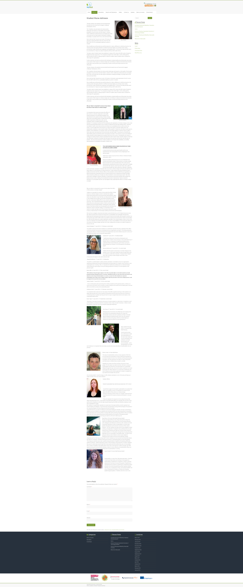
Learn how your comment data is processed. (114, 529)
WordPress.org (138, 52)
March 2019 (137, 537)
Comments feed (138, 50)
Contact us (126, 12)
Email (88, 511)
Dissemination (149, 12)
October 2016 (137, 560)
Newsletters (101, 12)
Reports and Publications (111, 12)
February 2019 (138, 539)
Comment (89, 486)
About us (94, 12)
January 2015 (137, 570)
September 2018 (138, 549)
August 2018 (137, 551)
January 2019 (137, 541)
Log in (136, 46)
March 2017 (137, 557)
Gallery (120, 12)
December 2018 (138, 543)
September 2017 (138, 553)
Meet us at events (140, 12)
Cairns (136, 29)
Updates (132, 12)
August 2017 (137, 555)
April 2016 (137, 562)
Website (88, 517)
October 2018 (137, 547)
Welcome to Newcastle (140, 38)
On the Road (89, 541)
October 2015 (137, 564)
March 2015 (137, 566)
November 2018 (138, 545)
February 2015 (138, 568)
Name (88, 504)
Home (89, 12)
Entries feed (137, 48)
